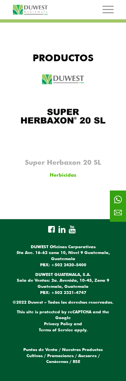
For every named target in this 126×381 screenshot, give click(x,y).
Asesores (87, 355)
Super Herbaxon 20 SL (63, 162)
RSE (76, 361)
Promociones (60, 355)
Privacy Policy (58, 323)
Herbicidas (63, 175)
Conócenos (57, 361)
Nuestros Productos (82, 349)
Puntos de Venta (40, 349)
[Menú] (108, 9)
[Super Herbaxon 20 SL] (63, 112)
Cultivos (34, 355)
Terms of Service (56, 329)
